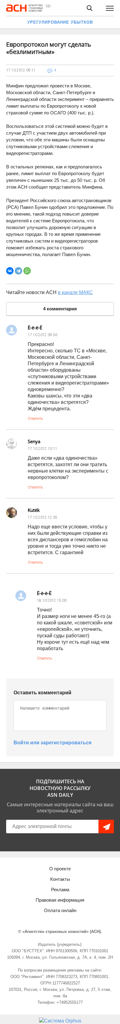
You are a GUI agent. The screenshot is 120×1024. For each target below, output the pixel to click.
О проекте (60, 868)
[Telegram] (18, 270)
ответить (35, 418)
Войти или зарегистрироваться (52, 742)
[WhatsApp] (27, 270)
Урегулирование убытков (60, 22)
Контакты (60, 879)
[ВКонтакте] (10, 270)
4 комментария (60, 308)
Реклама (60, 889)
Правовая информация (60, 900)
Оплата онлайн (60, 910)
